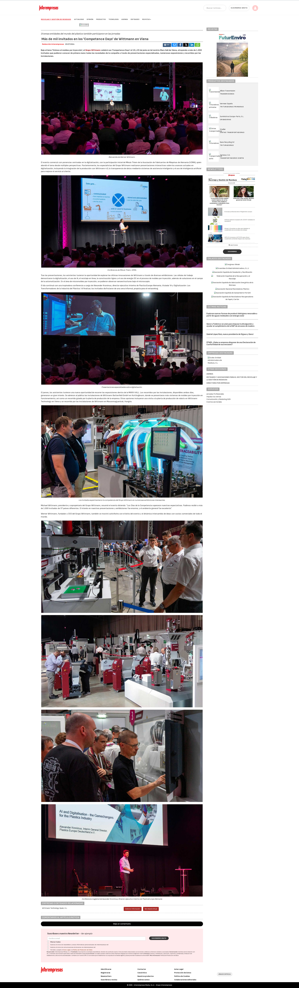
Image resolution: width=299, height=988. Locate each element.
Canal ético (142, 973)
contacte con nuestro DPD (79, 955)
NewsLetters (106, 976)
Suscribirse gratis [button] (239, 8)
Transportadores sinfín (232, 158)
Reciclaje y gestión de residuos (56, 19)
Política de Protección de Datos (82, 950)
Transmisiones (227, 94)
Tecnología (114, 19)
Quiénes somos (143, 980)
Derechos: (147, 953)
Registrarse (105, 973)
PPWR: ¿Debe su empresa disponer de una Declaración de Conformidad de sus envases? (231, 343)
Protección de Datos (182, 973)
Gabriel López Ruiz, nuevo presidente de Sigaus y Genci (229, 334)
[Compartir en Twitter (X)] (186, 45)
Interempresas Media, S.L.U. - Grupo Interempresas (153, 985)
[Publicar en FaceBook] (180, 45)
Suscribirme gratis (159, 938)
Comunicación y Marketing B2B (218, 399)
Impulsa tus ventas (213, 397)
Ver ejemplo (86, 933)
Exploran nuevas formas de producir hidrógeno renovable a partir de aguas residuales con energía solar (231, 314)
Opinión (90, 19)
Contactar (141, 969)
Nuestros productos (145, 976)
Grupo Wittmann (92, 50)
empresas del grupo (120, 953)
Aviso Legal (66, 950)
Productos (101, 19)
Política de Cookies (182, 976)
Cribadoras (225, 120)
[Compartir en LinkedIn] (191, 45)
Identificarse (106, 969)
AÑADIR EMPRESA (225, 974)
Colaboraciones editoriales (185, 980)
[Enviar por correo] (174, 45)
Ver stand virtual (151, 909)
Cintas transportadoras (232, 132)
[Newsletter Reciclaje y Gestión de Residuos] (232, 208)
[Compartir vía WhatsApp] (197, 45)
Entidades (135, 19)
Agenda (124, 19)
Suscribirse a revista (109, 980)
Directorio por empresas (218, 383)
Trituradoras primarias (232, 107)
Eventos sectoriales (214, 402)
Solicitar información (132, 909)
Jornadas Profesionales (215, 394)
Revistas (146, 19)
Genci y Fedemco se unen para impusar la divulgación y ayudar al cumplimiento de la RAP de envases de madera (230, 325)
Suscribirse (232, 252)
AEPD (147, 955)
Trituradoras (227, 145)
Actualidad (79, 19)
